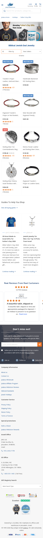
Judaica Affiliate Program (9, 383)
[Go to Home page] (10, 5)
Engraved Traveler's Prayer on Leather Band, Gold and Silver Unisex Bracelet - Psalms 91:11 (31, 182)
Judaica (25, 528)
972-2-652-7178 (9, 451)
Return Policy (5, 412)
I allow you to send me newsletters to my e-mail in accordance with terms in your (21, 351)
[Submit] (5, 11)
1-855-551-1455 (9, 474)
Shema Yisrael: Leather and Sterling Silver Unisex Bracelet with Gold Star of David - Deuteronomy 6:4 (31, 148)
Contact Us (5, 376)
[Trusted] (10, 495)
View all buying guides (8, 208)
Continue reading (8, 271)
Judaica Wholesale (7, 380)
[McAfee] (21, 495)
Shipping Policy (6, 408)
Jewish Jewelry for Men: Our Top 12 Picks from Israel (31, 238)
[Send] (39, 344)
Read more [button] (23, 314)
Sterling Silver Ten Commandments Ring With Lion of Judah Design (11, 148)
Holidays (15, 17)
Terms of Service (7, 416)
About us (4, 372)
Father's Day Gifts (26, 17)
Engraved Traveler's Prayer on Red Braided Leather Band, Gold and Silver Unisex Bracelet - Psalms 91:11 (11, 114)
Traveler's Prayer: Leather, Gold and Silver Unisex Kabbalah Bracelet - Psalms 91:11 (11, 80)
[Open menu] (2, 5)
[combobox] (21, 11)
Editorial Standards (7, 391)
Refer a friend (5, 426)
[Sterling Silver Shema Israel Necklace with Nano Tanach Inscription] (11, 171)
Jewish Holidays (6, 395)
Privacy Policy (29, 353)
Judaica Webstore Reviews (10, 387)
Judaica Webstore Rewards (10, 430)
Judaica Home (5, 17)
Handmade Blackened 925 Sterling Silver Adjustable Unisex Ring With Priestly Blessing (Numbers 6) (30, 80)
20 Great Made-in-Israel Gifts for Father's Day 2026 (9, 238)
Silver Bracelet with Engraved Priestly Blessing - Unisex (29, 114)
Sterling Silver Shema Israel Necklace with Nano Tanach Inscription (11, 182)
